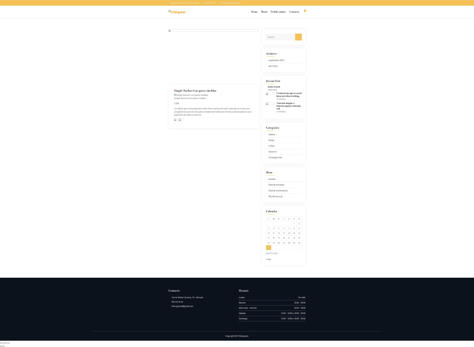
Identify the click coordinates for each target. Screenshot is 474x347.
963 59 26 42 (210, 2)
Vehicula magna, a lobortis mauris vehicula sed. (288, 106)
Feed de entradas (276, 184)
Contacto (294, 11)
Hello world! (274, 87)
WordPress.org (275, 196)
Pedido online (278, 11)
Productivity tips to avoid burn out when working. (289, 94)
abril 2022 (273, 66)
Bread (271, 140)
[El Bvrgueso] (178, 11)
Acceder (272, 179)
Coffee (271, 146)
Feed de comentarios (278, 190)
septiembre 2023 (276, 60)
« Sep (268, 259)
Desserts (272, 151)
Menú (264, 11)
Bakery (271, 134)
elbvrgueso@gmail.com (230, 2)
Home (254, 11)
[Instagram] (305, 2)
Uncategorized (275, 157)
